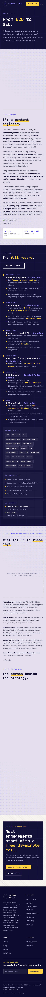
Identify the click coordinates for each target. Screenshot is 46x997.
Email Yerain (13, 873)
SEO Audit (29, 903)
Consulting (30, 921)
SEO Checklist (31, 942)
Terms (14, 993)
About (5, 942)
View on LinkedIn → (13, 266)
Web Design (30, 917)
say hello (28, 656)
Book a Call (32, 3)
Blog (5, 946)
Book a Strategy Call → (18, 867)
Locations (29, 925)
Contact (6, 949)
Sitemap (21, 993)
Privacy (6, 993)
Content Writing (32, 913)
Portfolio (7, 953)
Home (4, 14)
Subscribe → (35, 971)
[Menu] (42, 4)
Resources (29, 946)
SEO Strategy (31, 899)
